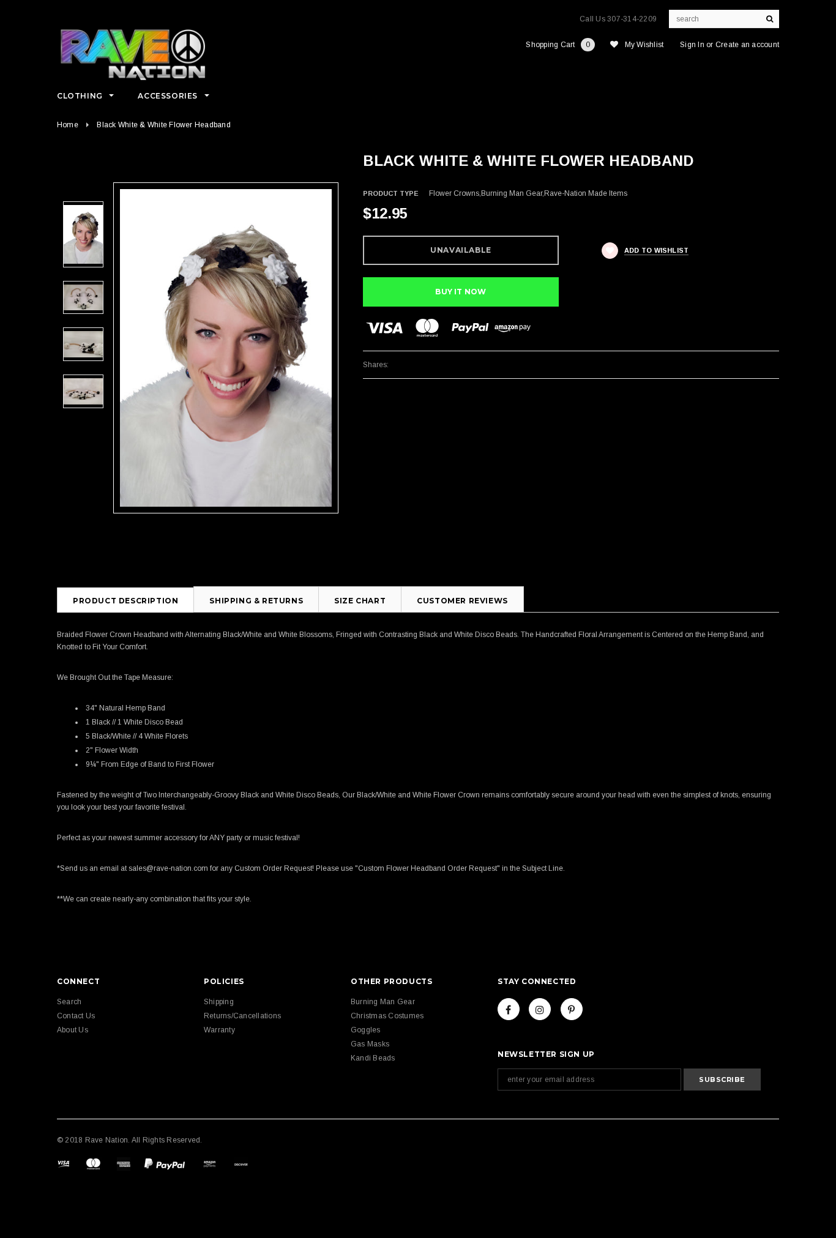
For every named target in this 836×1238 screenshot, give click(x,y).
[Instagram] (540, 1009)
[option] (226, 348)
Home (67, 125)
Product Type (391, 193)
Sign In (692, 44)
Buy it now (460, 291)
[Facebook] (509, 1009)
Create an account (747, 44)
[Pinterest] (572, 1009)
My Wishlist (644, 44)
